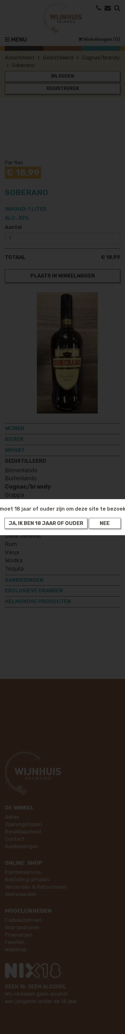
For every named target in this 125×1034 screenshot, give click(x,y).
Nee (105, 523)
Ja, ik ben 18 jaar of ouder (46, 523)
